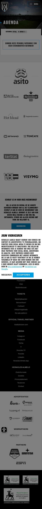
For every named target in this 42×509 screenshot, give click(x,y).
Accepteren (23, 275)
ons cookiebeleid (15, 267)
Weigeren (6, 275)
